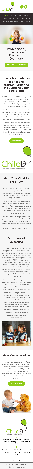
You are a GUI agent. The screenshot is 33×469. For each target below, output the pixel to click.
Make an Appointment (10, 22)
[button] (22, 7)
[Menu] (29, 6)
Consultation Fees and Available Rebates (16, 19)
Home (7, 16)
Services (25, 16)
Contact (27, 22)
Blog (21, 22)
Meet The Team (16, 16)
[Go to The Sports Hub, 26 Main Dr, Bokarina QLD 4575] (16, 451)
